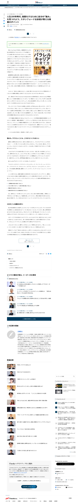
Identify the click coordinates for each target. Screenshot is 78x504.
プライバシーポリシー (33, 501)
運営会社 (45, 501)
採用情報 (50, 501)
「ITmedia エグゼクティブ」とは (13, 5)
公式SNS (13, 501)
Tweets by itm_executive (61, 461)
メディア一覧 (8, 501)
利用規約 (70, 498)
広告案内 (19, 501)
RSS (40, 501)
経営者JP (17, 37)
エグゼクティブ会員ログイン (47, 5)
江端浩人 (20, 331)
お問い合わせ (25, 501)
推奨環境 (55, 501)
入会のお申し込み (30, 5)
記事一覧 (64, 5)
